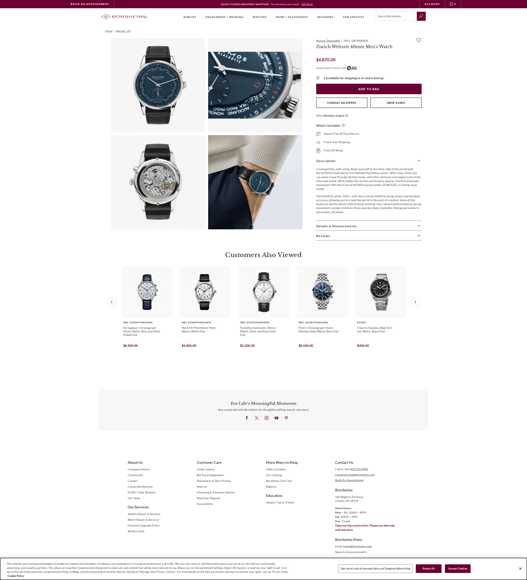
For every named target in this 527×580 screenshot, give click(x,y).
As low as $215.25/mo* (328, 68)
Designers (325, 17)
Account (432, 4)
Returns (202, 486)
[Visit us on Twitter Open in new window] (257, 418)
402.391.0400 (359, 469)
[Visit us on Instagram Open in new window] (266, 418)
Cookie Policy (16, 575)
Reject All (429, 568)
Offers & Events (276, 469)
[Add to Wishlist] (419, 40)
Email (353, 546)
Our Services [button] (353, 17)
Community (135, 475)
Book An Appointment (90, 4)
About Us (135, 462)
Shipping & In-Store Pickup (214, 481)
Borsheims (344, 490)
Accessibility (205, 504)
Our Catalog (274, 475)
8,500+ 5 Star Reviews (142, 492)
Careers (133, 481)
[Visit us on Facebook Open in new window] (247, 418)
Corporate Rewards (140, 486)
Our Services (138, 507)
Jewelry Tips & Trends (280, 502)
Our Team (134, 498)
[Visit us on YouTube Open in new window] (276, 418)
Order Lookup (206, 469)
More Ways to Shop (282, 462)
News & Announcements (351, 552)
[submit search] (421, 16)
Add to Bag (369, 89)
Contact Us (344, 462)
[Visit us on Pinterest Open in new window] (286, 418)
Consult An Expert (341, 102)
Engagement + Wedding (224, 17)
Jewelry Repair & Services (144, 514)
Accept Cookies (457, 568)
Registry (271, 486)
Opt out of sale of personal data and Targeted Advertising (375, 568)
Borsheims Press (348, 539)
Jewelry (190, 17)
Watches (260, 17)
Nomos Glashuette (328, 40)
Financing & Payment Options (216, 492)
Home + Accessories (292, 17)
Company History (139, 469)
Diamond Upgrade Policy (144, 525)
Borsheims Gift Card (279, 481)
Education (274, 495)
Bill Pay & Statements (210, 475)
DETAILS (307, 4)
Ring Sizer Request (208, 498)
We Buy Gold (136, 531)
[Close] (520, 568)
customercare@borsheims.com (355, 474)
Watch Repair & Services (143, 519)
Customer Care (209, 462)
